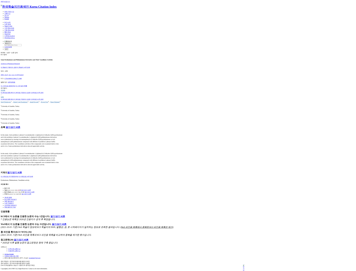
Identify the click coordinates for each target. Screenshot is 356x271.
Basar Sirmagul (55, 102)
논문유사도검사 (9, 36)
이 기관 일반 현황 (21, 86)
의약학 (3, 90)
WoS (5, 190)
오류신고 (7, 13)
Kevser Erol (44, 102)
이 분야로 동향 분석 (7, 92)
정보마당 (7, 34)
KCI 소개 (7, 22)
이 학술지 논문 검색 (23, 67)
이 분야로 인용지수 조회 (22, 92)
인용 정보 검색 (9, 30)
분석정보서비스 (9, 38)
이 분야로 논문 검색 (36, 92)
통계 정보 (7, 32)
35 (18, 190)
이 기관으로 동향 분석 (8, 86)
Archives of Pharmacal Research (10, 63)
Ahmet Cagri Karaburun (20, 102)
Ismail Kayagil (34, 102)
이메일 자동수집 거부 (11, 256)
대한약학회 (11, 82)
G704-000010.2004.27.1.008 (13, 78)
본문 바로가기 (5, 1)
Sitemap (6, 17)
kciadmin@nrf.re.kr (34, 258)
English (6, 19)
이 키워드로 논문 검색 (26, 176)
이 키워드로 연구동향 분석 (9, 176)
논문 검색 (7, 24)
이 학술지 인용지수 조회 (9, 67)
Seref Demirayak (6, 102)
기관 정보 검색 (9, 28)
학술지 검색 (8, 26)
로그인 (6, 15)
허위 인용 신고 (9, 11)
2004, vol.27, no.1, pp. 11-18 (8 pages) (12, 75)
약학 (2, 97)
